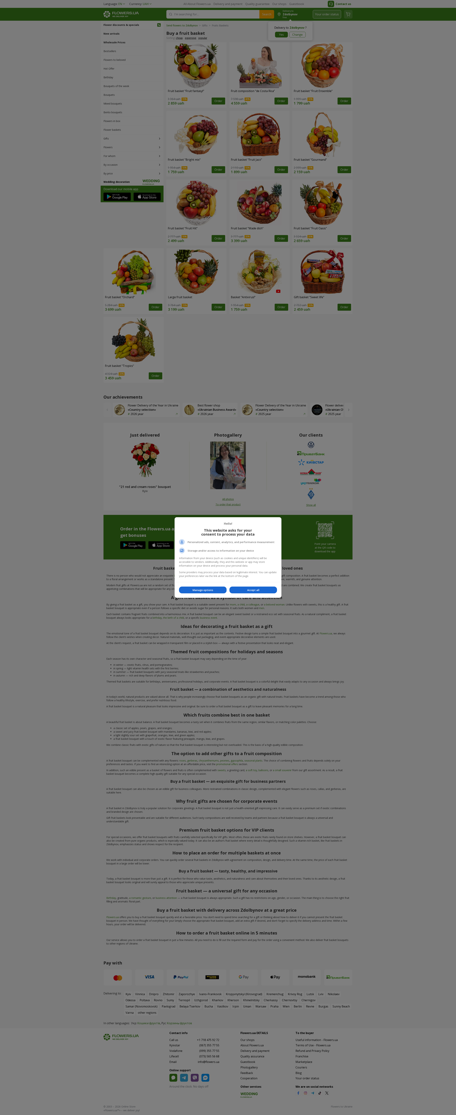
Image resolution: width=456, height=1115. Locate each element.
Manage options (203, 590)
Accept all (253, 590)
